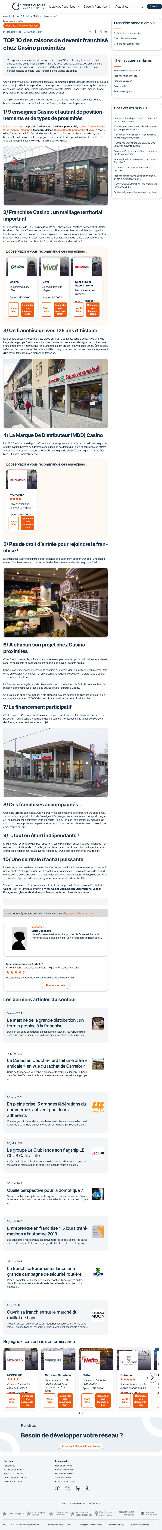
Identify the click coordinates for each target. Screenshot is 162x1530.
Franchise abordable (65, 1481)
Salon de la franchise (14, 1473)
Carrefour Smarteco (58, 1375)
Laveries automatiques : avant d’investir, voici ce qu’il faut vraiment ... (136, 119)
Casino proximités (13, 126)
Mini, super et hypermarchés (78, 913)
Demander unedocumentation (27, 309)
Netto (86, 1375)
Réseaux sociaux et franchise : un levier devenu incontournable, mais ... (135, 144)
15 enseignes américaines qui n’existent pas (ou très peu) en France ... (135, 128)
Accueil (6, 16)
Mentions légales (116, 1525)
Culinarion (126, 1375)
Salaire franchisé (63, 1477)
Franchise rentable (64, 1469)
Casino (14, 281)
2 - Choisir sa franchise (125, 38)
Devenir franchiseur (13, 1481)
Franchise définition (13, 1469)
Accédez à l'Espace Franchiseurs (81, 1446)
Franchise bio (120, 86)
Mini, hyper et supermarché (45, 16)
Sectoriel (26, 16)
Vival (45, 281)
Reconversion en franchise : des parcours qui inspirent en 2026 (136, 185)
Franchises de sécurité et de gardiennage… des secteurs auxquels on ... (135, 177)
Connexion (154, 6)
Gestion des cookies (140, 1525)
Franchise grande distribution (22, 25)
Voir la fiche (13, 309)
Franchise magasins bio (125, 75)
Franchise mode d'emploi (134, 23)
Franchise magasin (123, 91)
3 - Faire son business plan (127, 43)
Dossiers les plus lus (130, 108)
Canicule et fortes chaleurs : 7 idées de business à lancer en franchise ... (135, 136)
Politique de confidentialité (91, 1525)
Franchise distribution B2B (127, 70)
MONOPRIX (17, 494)
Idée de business (63, 1465)
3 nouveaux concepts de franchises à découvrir (132, 169)
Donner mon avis (55, 985)
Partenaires (9, 1465)
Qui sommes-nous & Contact (59, 1525)
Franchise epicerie (123, 81)
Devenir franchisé (64, 1473)
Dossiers (16, 16)
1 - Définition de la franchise (127, 33)
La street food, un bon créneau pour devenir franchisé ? (135, 161)
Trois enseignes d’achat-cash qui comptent (135, 192)
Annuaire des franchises (16, 1477)
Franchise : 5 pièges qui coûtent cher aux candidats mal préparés (136, 152)
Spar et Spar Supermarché (84, 283)
